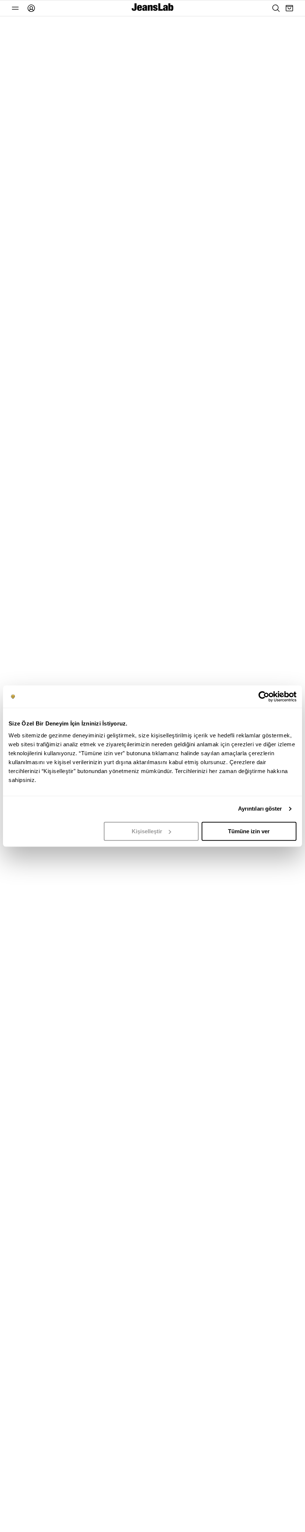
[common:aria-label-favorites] (15, 8)
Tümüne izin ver (249, 831)
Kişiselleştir (147, 831)
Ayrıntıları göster (260, 808)
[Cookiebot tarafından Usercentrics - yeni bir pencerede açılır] (263, 696)
